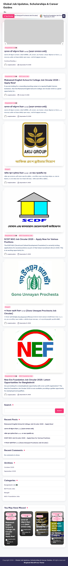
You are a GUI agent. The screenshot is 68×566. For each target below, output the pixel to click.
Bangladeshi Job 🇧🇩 (11, 96)
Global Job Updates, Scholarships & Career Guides (30, 5)
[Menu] (5, 12)
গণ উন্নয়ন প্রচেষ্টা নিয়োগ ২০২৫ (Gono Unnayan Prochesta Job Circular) (26, 462)
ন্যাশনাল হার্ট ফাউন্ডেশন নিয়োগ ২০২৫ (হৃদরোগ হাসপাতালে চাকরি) (25, 126)
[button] (10, 81)
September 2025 (10, 491)
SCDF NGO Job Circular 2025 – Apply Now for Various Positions (27, 458)
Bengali (7, 67)
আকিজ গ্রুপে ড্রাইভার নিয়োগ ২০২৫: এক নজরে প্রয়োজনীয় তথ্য (25, 71)
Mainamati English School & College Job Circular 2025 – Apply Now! (28, 444)
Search (7, 424)
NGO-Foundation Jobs (25, 255)
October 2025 (9, 487)
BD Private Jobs (24, 96)
